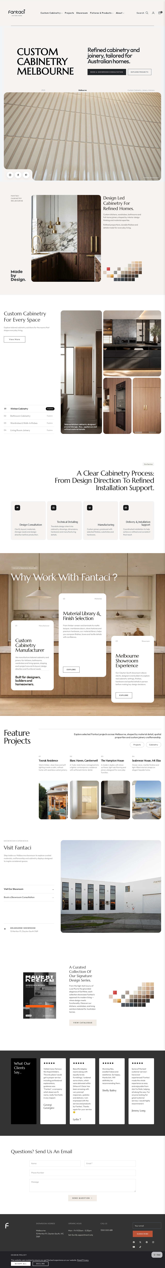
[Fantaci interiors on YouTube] (134, 1246)
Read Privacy (83, 1260)
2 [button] (83, 1126)
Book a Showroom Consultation (106, 72)
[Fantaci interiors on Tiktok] (141, 1246)
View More (14, 339)
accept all (21, 1264)
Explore (71, 669)
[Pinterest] (26, 175)
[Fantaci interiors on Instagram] (153, 1242)
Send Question (81, 1198)
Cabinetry (153, 744)
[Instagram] (10, 175)
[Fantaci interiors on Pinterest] (147, 1242)
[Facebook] (18, 175)
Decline (40, 1264)
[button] (142, 12)
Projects (137, 744)
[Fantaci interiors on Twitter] (141, 1242)
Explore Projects (139, 72)
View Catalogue (82, 1023)
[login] (153, 12)
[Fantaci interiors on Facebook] (134, 1242)
